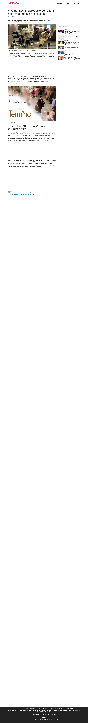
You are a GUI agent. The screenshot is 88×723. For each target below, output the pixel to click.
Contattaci (53, 714)
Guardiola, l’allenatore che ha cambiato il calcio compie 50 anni (22, 194)
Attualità (11, 190)
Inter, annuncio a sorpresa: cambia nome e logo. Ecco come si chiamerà (25, 192)
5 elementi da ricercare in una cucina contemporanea (71, 48)
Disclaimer (50, 721)
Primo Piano (12, 191)
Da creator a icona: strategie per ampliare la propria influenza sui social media (71, 53)
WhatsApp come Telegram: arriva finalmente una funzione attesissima (71, 43)
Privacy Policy (44, 721)
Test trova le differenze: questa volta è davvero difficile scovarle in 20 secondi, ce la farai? (72, 58)
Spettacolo (59, 3)
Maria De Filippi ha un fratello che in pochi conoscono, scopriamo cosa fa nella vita (71, 32)
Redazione (37, 721)
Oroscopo (76, 3)
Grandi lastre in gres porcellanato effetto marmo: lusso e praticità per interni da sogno (71, 38)
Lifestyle (68, 3)
